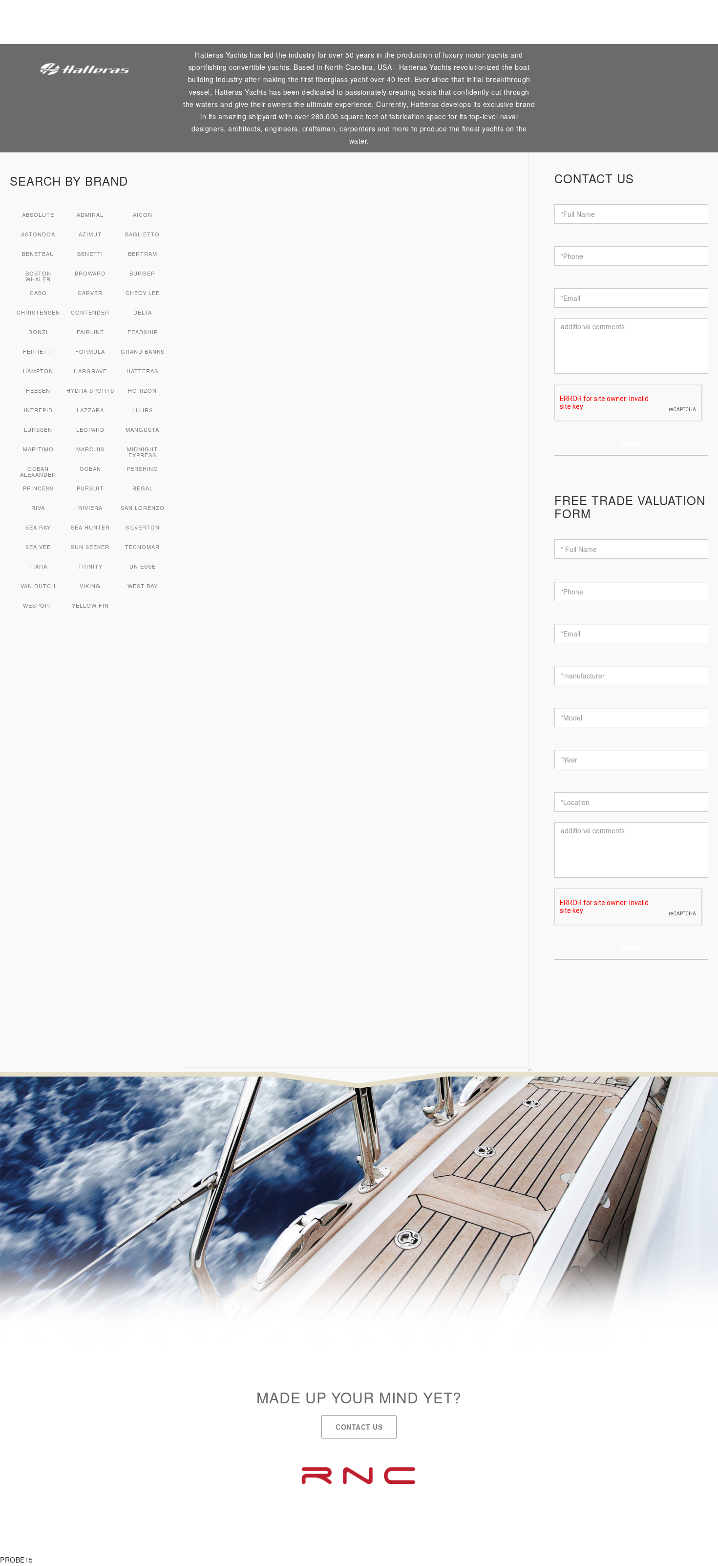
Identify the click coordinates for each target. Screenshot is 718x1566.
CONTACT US (359, 1427)
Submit (631, 443)
